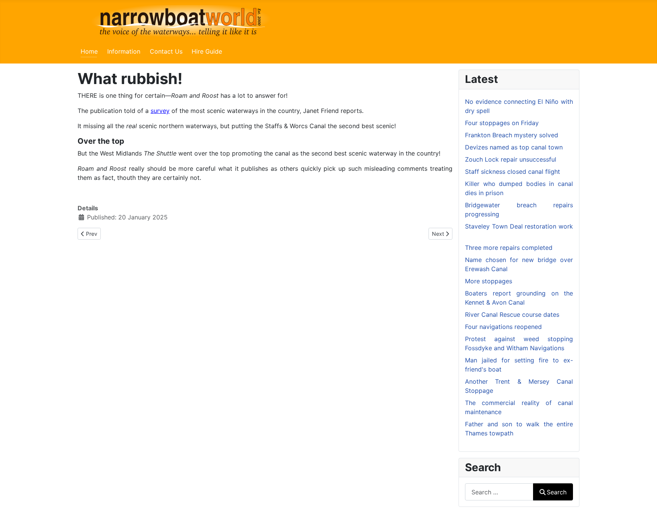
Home (89, 51)
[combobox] (499, 491)
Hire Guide (207, 51)
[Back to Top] (643, 499)
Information (123, 51)
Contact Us (166, 51)
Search (557, 492)
